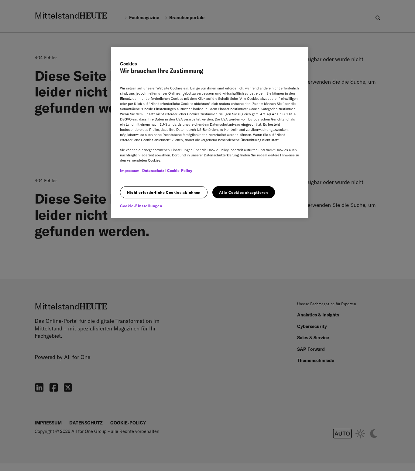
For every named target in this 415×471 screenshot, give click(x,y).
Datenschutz (153, 170)
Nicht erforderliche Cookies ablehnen (164, 192)
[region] (209, 132)
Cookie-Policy (179, 170)
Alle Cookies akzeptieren (243, 192)
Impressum (129, 170)
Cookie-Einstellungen (141, 206)
